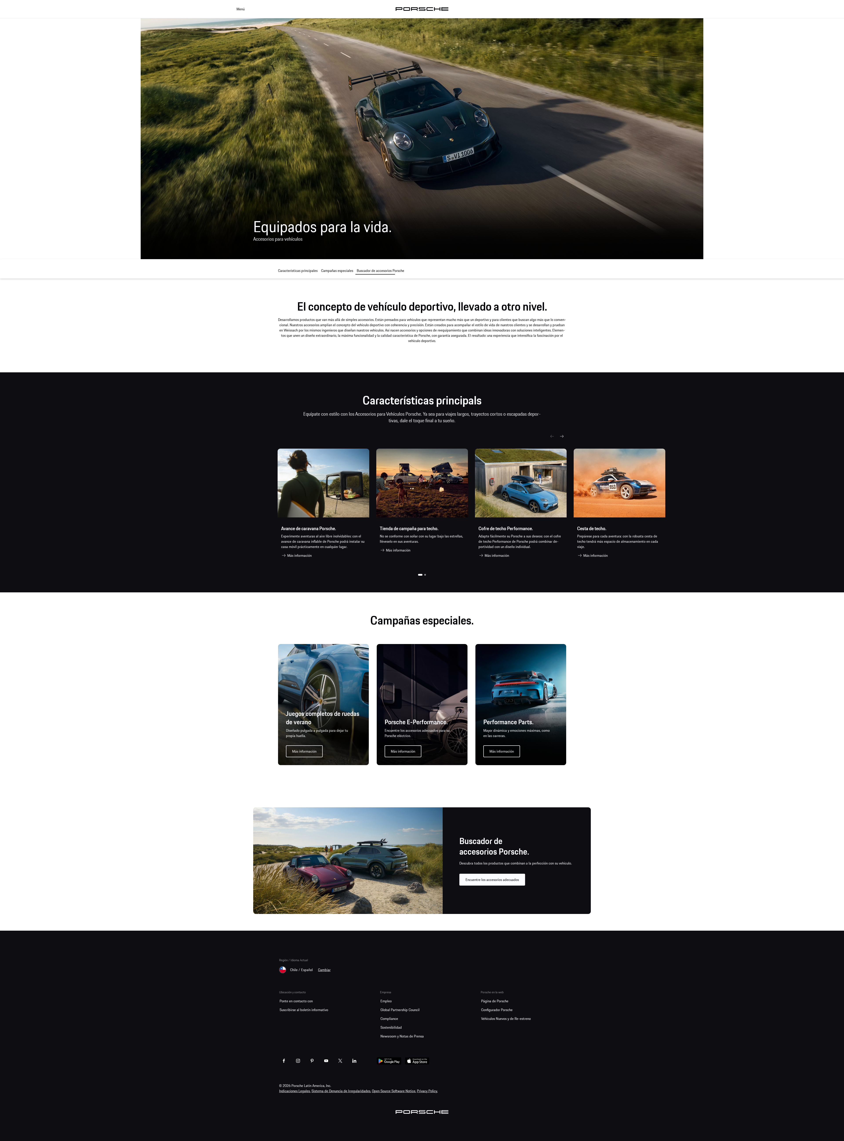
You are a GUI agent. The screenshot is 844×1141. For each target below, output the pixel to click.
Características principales (298, 270)
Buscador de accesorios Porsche (380, 270)
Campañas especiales (337, 270)
